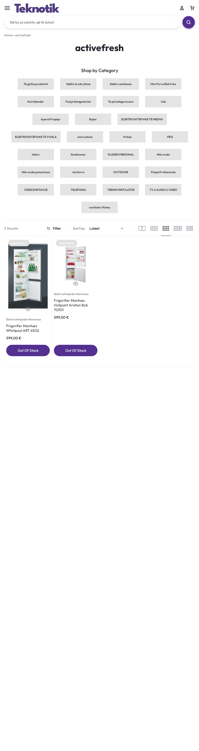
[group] (28, 278)
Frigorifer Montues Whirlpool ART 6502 (22, 328)
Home (8, 35)
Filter (57, 228)
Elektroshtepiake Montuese (23, 319)
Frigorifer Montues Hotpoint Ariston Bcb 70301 (71, 305)
